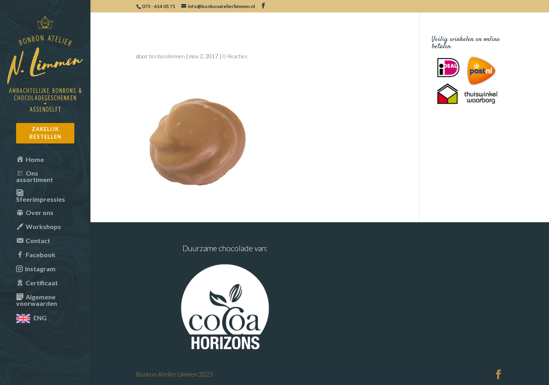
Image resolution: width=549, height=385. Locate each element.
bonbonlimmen (167, 56)
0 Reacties (235, 56)
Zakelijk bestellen (45, 133)
